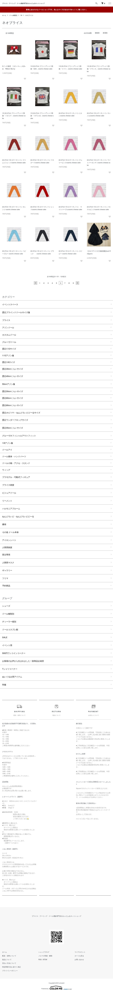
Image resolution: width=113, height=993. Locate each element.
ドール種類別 (13, 15)
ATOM (45, 959)
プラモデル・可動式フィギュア (16, 477)
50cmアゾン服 (8, 384)
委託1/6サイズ (8, 362)
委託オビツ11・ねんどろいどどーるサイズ (21, 412)
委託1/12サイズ (9, 348)
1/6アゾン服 (7, 442)
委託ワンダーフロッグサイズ (15, 419)
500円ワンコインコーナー (13, 653)
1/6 (21, 15)
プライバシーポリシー (10, 970)
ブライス (6, 320)
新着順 (105, 33)
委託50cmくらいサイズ (12, 391)
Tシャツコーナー (9, 668)
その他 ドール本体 (10, 532)
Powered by (45, 988)
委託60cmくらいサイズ (12, 397)
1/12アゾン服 (8, 355)
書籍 (4, 524)
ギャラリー (7, 570)
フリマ (5, 578)
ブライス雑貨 (8, 484)
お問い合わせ (79, 959)
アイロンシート (9, 540)
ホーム (4, 15)
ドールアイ (7, 449)
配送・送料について (9, 956)
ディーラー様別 (9, 621)
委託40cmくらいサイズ (12, 376)
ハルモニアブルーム (11, 508)
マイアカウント (80, 952)
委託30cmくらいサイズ (12, 368)
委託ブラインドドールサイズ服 (16, 312)
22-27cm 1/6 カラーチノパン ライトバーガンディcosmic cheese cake (99, 162)
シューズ (6, 605)
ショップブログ (43, 952)
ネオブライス (29, 15)
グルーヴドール (9, 341)
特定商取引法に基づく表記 (11, 967)
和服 (4, 684)
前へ (35, 283)
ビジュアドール (9, 492)
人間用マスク (8, 562)
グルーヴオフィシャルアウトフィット (19, 435)
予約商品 (6, 585)
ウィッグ (6, 469)
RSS (39, 959)
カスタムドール (9, 334)
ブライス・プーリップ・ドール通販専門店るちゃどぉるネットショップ (24, 3)
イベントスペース (10, 304)
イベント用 (7, 645)
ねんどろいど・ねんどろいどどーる (18, 516)
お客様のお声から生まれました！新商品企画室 (23, 660)
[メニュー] (109, 3)
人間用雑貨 (7, 547)
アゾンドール (8, 327)
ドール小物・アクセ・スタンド (16, 463)
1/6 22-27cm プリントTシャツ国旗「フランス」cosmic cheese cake (98, 68)
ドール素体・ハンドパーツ (14, 456)
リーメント (7, 500)
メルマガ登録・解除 (45, 956)
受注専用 (6, 554)
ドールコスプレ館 (10, 629)
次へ (77, 283)
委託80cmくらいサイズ (12, 405)
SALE (4, 637)
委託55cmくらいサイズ (12, 427)
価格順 (97, 33)
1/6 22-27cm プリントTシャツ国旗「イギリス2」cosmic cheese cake (42, 115)
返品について (6, 959)
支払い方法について (9, 963)
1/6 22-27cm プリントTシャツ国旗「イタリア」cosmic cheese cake (13, 115)
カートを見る (79, 956)
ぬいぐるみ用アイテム (12, 676)
